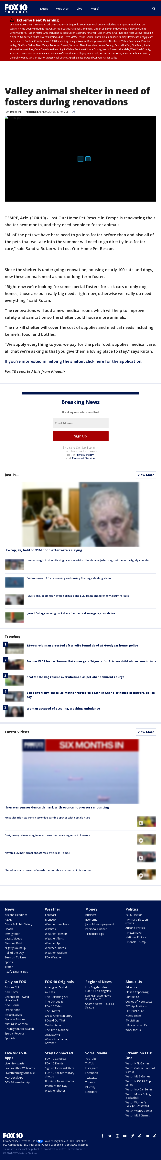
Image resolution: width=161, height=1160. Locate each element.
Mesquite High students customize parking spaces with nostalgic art (47, 817)
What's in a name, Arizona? (56, 1041)
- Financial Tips (94, 934)
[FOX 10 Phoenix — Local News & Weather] (18, 8)
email (147, 1136)
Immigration (12, 934)
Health (9, 929)
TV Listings (132, 1020)
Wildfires (50, 929)
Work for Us (133, 1030)
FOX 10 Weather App (18, 1082)
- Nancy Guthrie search (19, 1029)
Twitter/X (91, 1077)
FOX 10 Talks (53, 1006)
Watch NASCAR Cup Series (138, 1083)
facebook (102, 1136)
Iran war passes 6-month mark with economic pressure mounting (57, 807)
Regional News (98, 981)
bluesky (140, 1136)
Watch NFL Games (137, 1063)
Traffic (9, 967)
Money (91, 909)
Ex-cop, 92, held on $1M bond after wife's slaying (44, 550)
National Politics (135, 937)
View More (146, 475)
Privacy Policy (85, 455)
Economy (91, 919)
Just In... (12, 474)
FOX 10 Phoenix (13, 111)
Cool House (12, 1005)
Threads (90, 1082)
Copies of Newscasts (138, 1001)
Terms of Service (83, 458)
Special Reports (14, 1033)
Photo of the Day (56, 1086)
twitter (110, 1136)
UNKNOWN (52, 1034)
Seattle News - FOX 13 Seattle (99, 1005)
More (94, 8)
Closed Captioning (136, 992)
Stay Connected (59, 1053)
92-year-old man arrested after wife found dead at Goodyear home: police (82, 645)
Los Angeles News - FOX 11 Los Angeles (98, 989)
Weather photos (55, 1090)
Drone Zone (12, 1010)
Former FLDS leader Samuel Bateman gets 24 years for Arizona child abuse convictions (91, 661)
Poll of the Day (14, 952)
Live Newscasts (15, 1063)
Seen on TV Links (16, 957)
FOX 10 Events (54, 1063)
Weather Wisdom (56, 952)
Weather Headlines (57, 924)
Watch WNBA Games (139, 1111)
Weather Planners (56, 934)
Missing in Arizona (16, 1024)
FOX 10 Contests (55, 1058)
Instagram (91, 1068)
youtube (125, 1136)
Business (91, 915)
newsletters (155, 1136)
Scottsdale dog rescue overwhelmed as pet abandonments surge (75, 677)
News (10, 909)
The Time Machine (57, 1030)
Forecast (50, 915)
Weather (52, 909)
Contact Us (132, 997)
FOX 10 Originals (59, 981)
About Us (133, 981)
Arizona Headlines (16, 915)
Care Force (12, 992)
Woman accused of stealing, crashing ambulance (63, 708)
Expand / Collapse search (154, 9)
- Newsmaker (134, 932)
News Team (133, 1016)
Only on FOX (15, 981)
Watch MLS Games (137, 1115)
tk (132, 1136)
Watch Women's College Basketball (137, 1104)
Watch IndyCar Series (138, 1089)
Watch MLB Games (137, 1076)
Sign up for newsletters (59, 1068)
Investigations (13, 1014)
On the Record (54, 1025)
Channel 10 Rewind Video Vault (17, 998)
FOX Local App (14, 1077)
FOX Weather (53, 957)
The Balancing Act (56, 997)
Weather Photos (55, 948)
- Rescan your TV (136, 1025)
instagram (117, 1136)
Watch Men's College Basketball (138, 1096)
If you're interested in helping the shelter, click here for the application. (73, 361)
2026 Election (134, 915)
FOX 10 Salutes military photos (59, 1074)
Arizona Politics (135, 928)
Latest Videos (17, 731)
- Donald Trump (135, 942)
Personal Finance (96, 929)
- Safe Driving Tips (16, 971)
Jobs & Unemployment (99, 924)
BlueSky (90, 1087)
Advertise (131, 987)
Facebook (91, 1073)
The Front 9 (52, 1011)
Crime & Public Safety (18, 924)
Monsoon (51, 919)
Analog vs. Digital (56, 987)
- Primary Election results (136, 921)
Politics (131, 909)
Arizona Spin (12, 987)
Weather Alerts (54, 938)
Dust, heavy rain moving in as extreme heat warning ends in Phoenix (47, 835)
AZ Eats (50, 992)
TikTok (89, 1063)
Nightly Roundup (15, 948)
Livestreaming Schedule (20, 1073)
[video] (80, 771)
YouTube (91, 1058)
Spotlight (10, 1038)
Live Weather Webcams (20, 1068)
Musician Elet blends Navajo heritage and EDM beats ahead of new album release (78, 595)
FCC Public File (134, 1011)
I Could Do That (55, 1020)
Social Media (96, 1053)
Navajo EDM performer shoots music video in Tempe (37, 853)
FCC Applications (136, 1006)
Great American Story (58, 1016)
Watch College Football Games (140, 1069)
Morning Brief (13, 943)
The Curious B (54, 1001)
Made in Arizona (15, 1019)
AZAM (9, 919)
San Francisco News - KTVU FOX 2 (99, 997)
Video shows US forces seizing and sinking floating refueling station (69, 578)
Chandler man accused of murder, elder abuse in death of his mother (48, 870)
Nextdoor (91, 1092)
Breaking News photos (59, 1081)
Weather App (53, 943)
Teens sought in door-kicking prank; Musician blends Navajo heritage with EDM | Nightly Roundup (88, 560)
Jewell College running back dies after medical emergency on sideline (71, 613)
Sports (9, 962)
